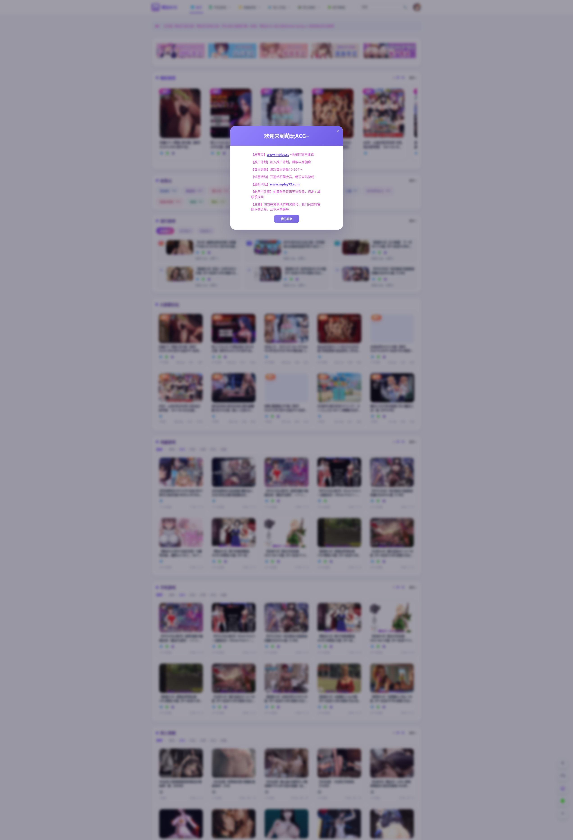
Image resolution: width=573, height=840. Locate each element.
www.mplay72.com (285, 184)
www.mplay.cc (278, 154)
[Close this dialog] (338, 131)
